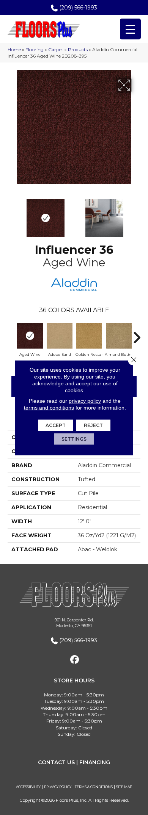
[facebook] (74, 660)
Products (78, 49)
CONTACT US (56, 762)
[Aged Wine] (30, 335)
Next (136, 214)
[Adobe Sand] (59, 335)
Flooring (34, 49)
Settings (74, 438)
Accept (56, 425)
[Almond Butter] (119, 335)
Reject (93, 425)
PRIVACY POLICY (57, 787)
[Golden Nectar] (89, 335)
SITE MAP (124, 787)
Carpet (55, 49)
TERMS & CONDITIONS (94, 787)
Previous (11, 214)
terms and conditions (49, 407)
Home (14, 49)
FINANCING (94, 762)
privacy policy (85, 400)
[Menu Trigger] (130, 29)
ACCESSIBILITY (28, 787)
